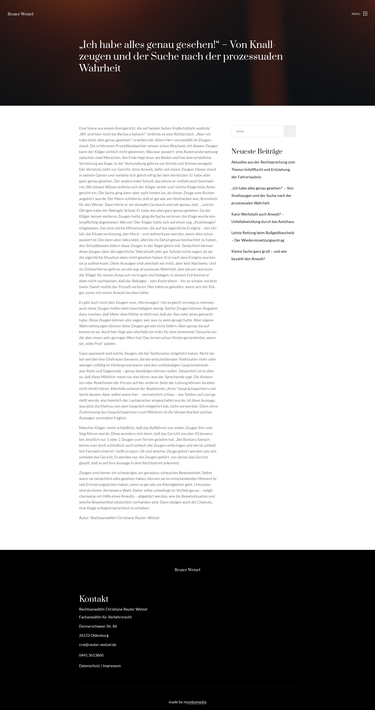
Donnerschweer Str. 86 (98, 626)
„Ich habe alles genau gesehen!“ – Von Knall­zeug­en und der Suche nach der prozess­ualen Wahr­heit (262, 195)
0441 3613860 (91, 655)
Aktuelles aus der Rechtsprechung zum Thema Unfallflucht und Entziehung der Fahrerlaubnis (263, 169)
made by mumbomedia (187, 702)
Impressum (112, 665)
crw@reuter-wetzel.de (97, 644)
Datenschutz (89, 665)
